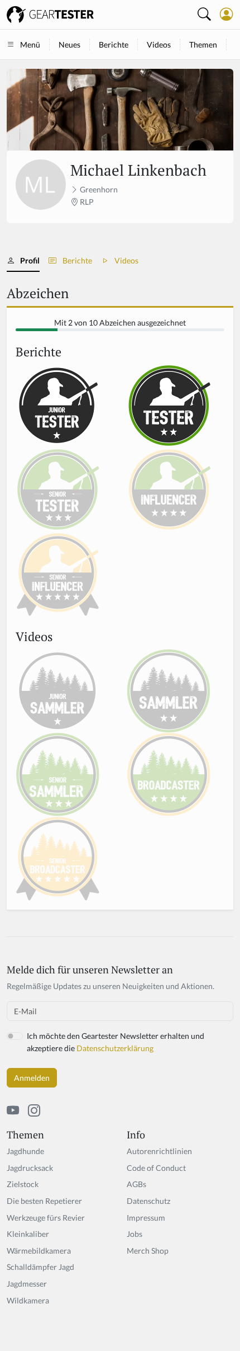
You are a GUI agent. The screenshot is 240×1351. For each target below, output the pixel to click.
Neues (69, 44)
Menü (30, 44)
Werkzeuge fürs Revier (46, 1217)
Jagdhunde (25, 1151)
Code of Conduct (156, 1168)
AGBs (136, 1184)
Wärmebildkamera (39, 1250)
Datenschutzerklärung (114, 1048)
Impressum (146, 1217)
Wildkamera (28, 1300)
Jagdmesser (27, 1283)
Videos (159, 44)
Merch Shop (148, 1250)
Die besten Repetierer (44, 1201)
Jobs (134, 1234)
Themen (203, 44)
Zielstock (23, 1184)
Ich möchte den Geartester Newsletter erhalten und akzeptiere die (115, 1042)
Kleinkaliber (28, 1234)
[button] (226, 14)
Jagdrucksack (30, 1168)
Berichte (113, 44)
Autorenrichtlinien (159, 1151)
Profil (30, 260)
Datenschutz (148, 1201)
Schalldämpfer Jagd (40, 1267)
